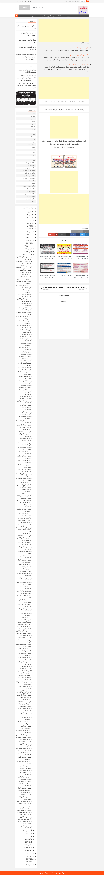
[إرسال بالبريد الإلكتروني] (87, 228)
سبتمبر (29, 254)
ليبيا (34, 157)
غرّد (82, 234)
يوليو (30, 833)
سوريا (34, 147)
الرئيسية (68, 16)
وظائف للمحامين (31, 196)
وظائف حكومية (31, 181)
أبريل (30, 842)
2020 (32, 229)
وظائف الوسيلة (31, 165)
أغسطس (28, 830)
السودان (33, 126)
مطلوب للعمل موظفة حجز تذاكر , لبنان (78, 64)
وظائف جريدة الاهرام (29, 170)
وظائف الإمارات (60, 16)
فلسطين (33, 150)
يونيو (30, 836)
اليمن (34, 139)
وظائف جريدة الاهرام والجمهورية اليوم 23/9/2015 (26, 407)
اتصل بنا (73, 231)
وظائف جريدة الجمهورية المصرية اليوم (79, 55)
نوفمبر (29, 249)
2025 (32, 214)
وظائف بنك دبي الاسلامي (25, 777)
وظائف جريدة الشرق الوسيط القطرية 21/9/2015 (26, 489)
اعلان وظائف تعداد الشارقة (24, 670)
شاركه (72, 234)
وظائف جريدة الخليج (30, 175)
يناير (30, 850)
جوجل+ (51, 234)
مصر (33, 16)
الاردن (34, 113)
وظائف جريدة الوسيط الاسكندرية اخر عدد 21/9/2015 (26, 505)
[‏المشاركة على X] (84, 228)
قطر (54, 16)
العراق (34, 129)
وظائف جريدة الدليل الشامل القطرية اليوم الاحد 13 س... (24, 804)
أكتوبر (30, 251)
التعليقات (64, 234)
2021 (32, 226)
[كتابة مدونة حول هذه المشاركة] (85, 228)
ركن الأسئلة (80, 231)
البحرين (33, 118)
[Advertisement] (64, 30)
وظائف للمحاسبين (30, 194)
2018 (32, 234)
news (34, 201)
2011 (32, 862)
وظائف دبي (32, 183)
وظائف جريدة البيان (30, 173)
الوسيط (33, 137)
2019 (32, 232)
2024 (32, 217)
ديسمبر (29, 246)
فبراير (30, 848)
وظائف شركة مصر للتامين (24, 279)
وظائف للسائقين (31, 191)
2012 (32, 859)
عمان (38, 16)
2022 (32, 223)
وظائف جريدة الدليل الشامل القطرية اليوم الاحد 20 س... (24, 529)
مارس (29, 845)
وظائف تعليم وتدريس (29, 168)
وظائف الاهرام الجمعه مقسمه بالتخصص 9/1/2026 (70, 1)
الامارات (33, 116)
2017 (32, 237)
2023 (32, 220)
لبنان (34, 155)
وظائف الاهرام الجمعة (29, 163)
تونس (34, 142)
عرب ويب (41, 873)
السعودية (49, 16)
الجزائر (34, 121)
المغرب (33, 134)
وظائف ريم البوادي (27, 352)
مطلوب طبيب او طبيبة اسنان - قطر (79, 47)
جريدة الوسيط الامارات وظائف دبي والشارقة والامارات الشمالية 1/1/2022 (26, 57)
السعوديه (33, 124)
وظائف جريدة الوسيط (29, 178)
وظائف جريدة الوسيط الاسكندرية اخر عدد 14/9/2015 (26, 773)
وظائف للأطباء (31, 188)
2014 (32, 853)
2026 (32, 212)
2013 (32, 856)
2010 (32, 865)
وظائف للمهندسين (30, 199)
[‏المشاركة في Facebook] (82, 228)
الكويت (43, 16)
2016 (32, 240)
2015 (32, 243)
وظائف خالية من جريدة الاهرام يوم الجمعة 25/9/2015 (25, 392)
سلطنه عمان (32, 144)
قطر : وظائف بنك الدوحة (67, 275)
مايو (30, 839)
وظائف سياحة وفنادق (29, 186)
